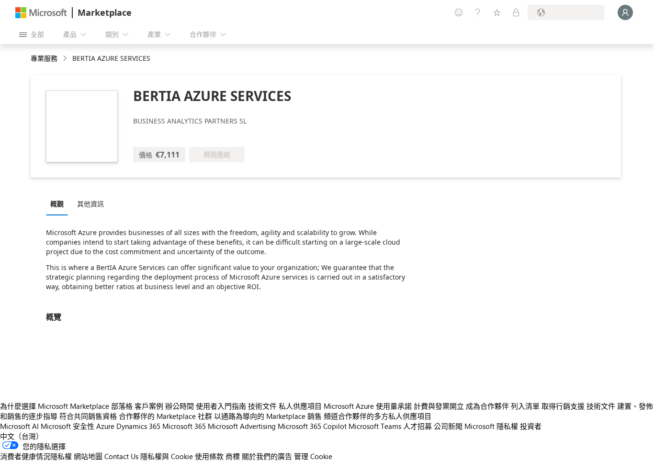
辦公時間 (179, 406)
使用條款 (209, 456)
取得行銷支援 (563, 406)
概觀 (57, 203)
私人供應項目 (300, 406)
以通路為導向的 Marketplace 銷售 (268, 416)
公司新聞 (448, 426)
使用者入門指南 (221, 406)
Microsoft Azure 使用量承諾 (368, 406)
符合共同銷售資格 (88, 416)
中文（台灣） (21, 436)
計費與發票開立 (439, 406)
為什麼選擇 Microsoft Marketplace (54, 406)
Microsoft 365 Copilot (312, 426)
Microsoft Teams (375, 426)
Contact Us (121, 456)
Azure (105, 426)
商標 (233, 456)
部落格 (122, 406)
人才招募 (417, 426)
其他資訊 (90, 203)
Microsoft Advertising (242, 426)
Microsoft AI (19, 426)
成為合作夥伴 (487, 406)
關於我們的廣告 (267, 456)
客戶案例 (149, 406)
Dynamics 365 (138, 426)
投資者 (530, 426)
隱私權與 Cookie (166, 456)
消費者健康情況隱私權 (36, 456)
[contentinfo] (65, 58)
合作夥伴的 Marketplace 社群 (165, 416)
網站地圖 (88, 456)
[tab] (59, 203)
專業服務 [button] (44, 58)
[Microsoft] (41, 12)
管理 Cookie (313, 456)
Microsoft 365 (184, 426)
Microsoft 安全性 (67, 426)
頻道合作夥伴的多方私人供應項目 (377, 416)
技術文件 (262, 406)
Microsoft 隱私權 (491, 426)
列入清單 (525, 406)
